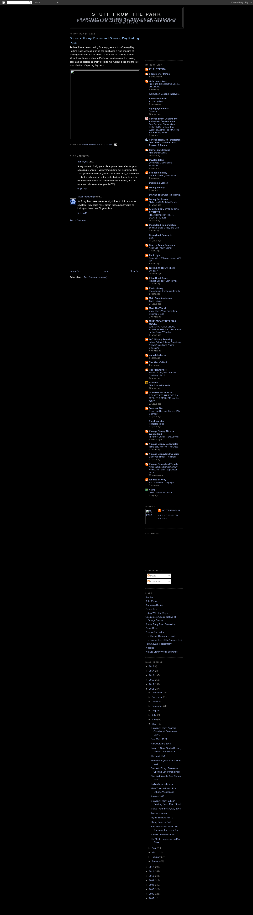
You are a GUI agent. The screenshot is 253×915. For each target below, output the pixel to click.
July (154, 715)
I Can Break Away (158, 278)
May (154, 724)
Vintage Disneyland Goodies (164, 454)
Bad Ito (149, 597)
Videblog (149, 648)
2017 (152, 671)
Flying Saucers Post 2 (162, 817)
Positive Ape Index (154, 632)
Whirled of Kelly (157, 479)
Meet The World (157, 308)
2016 (152, 675)
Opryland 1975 (158, 756)
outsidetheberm (157, 355)
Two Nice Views (159, 813)
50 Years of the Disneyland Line (164, 228)
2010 (152, 876)
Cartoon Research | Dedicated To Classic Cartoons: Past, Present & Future (165, 142)
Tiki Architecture (158, 370)
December (157, 692)
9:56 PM (82, 188)
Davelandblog (156, 160)
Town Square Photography (158, 644)
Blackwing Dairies (154, 605)
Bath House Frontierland (163, 834)
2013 (152, 689)
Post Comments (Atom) (95, 277)
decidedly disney (158, 172)
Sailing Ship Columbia (162, 784)
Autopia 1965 (157, 796)
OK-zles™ (154, 271)
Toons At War (156, 408)
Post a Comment (78, 220)
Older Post (135, 271)
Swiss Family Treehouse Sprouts (164, 291)
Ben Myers (82, 161)
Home (105, 271)
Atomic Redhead (158, 98)
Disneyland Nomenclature (162, 225)
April (154, 848)
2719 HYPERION (157, 69)
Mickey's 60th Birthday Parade (163, 202)
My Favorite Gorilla (158, 153)
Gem (151, 238)
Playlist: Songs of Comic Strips (163, 281)
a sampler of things (159, 74)
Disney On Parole (158, 199)
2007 (152, 889)
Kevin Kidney (156, 288)
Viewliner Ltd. (156, 421)
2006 (152, 894)
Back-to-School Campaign (161, 482)
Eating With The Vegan (156, 613)
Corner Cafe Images (159, 150)
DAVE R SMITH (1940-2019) (162, 175)
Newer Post (75, 271)
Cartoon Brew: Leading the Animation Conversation (163, 120)
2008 (152, 885)
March (155, 852)
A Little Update (156, 101)
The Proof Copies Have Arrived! (163, 437)
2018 (152, 666)
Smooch (153, 111)
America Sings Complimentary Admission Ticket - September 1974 (163, 470)
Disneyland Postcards (160, 235)
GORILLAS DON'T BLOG (162, 268)
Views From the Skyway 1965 (166, 808)
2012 (152, 867)
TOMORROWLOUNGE (160, 392)
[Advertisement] (95, 245)
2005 (152, 898)
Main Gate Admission (160, 298)
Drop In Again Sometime (162, 245)
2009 (152, 880)
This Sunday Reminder (160, 385)
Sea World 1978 (159, 739)
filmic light (155, 255)
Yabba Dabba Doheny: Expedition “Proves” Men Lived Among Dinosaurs (165, 345)
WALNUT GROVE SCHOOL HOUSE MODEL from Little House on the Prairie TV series (165, 330)
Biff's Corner (151, 601)
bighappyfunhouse (159, 108)
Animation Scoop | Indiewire (164, 94)
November (157, 697)
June (154, 719)
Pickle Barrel (151, 628)
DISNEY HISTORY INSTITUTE (165, 194)
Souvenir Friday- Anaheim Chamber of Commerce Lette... (164, 731)
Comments (155, 581)
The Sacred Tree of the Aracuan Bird (163, 640)
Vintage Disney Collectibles (163, 444)
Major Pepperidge (86, 196)
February (156, 857)
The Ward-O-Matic (158, 362)
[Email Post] (116, 144)
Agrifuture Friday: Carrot (160, 248)
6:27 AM (82, 213)
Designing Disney (158, 183)
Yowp (152, 490)
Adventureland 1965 (161, 743)
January (156, 861)
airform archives (157, 81)
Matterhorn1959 (171, 510)
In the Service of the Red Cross (163, 447)
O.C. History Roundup (160, 339)
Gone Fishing (155, 301)
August (156, 710)
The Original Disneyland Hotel (160, 636)
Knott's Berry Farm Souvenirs (160, 624)
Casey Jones (152, 609)
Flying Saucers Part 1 (162, 822)
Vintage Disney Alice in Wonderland (161, 432)
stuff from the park (127, 14)
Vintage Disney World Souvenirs (161, 651)
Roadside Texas (156, 424)
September (157, 706)
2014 (152, 684)
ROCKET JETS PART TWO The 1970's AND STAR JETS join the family (164, 398)
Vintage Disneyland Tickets (163, 464)
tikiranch (153, 382)
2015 (152, 680)
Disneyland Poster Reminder (162, 457)
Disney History (157, 187)
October (156, 701)
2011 (152, 871)
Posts (153, 575)
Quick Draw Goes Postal (160, 492)
